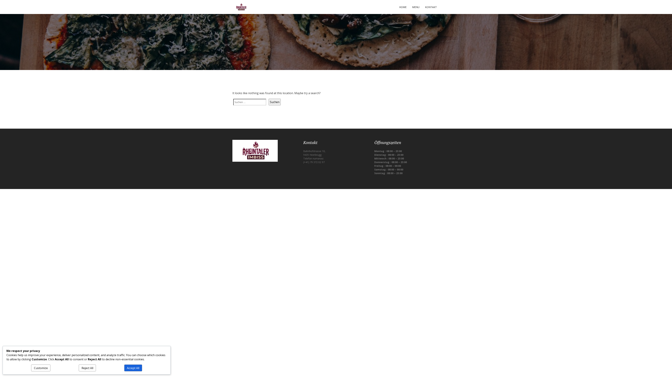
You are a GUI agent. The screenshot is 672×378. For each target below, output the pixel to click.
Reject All (87, 368)
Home (403, 7)
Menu (415, 7)
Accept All (133, 368)
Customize (41, 368)
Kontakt (431, 7)
